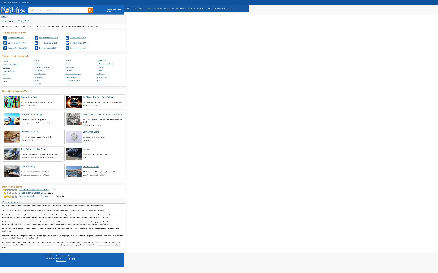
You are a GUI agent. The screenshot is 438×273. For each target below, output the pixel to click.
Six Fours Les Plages (72, 80)
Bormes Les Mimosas (10, 64)
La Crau (37, 64)
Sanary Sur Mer (70, 77)
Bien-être (148, 8)
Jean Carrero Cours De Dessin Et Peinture (102, 114)
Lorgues (68, 60)
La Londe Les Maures (41, 67)
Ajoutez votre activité (114, 9)
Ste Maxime (100, 74)
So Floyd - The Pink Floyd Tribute (98, 97)
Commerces (201, 8)
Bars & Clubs (180, 8)
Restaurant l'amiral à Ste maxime (34, 189)
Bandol (5, 61)
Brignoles (6, 68)
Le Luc (36, 80)
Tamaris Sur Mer (101, 77)
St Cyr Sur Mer (101, 60)
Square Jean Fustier (30, 97)
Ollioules (68, 64)
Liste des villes (50, 259)
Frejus (5, 81)
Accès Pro (110, 11)
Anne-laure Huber (91, 166)
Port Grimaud (69, 67)
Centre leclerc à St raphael (31, 193)
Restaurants (158, 8)
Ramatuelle (69, 70)
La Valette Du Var (40, 74)
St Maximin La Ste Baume (105, 64)
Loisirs (128, 8)
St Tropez (99, 70)
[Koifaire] (13, 12)
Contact (58, 259)
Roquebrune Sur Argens (73, 74)
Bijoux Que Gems (91, 132)
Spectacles (191, 8)
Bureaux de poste (219, 8)
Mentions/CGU (61, 261)
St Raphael (100, 67)
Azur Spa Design (28, 166)
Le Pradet (37, 84)
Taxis (209, 8)
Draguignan (7, 78)
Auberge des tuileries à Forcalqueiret (35, 196)
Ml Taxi (86, 149)
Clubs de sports (138, 8)
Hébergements (169, 8)
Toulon (98, 80)
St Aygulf (68, 84)
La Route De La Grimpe (31, 114)
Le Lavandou (38, 77)
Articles (230, 8)
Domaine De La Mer (30, 132)
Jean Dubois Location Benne (34, 149)
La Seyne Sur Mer (40, 70)
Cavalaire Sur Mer (9, 71)
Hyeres (36, 60)
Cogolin (5, 74)
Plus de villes (101, 84)
